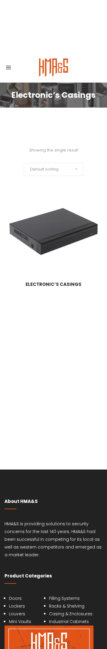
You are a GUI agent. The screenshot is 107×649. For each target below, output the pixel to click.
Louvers (17, 614)
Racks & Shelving (66, 606)
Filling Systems (64, 598)
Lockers (17, 606)
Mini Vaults (20, 622)
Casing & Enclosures (70, 614)
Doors (15, 598)
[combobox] (53, 169)
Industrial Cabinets (69, 622)
